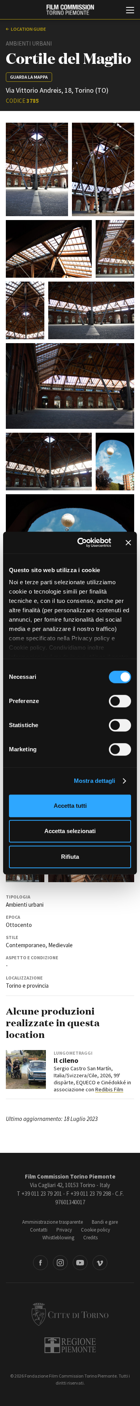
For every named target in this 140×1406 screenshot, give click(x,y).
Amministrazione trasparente (52, 1222)
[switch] (120, 701)
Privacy (64, 1229)
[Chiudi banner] (128, 542)
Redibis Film (109, 1089)
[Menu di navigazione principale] (130, 11)
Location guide (28, 29)
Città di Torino (70, 1314)
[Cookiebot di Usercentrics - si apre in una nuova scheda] (82, 542)
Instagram (60, 1262)
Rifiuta (70, 856)
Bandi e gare (105, 1222)
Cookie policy (95, 1229)
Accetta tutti (70, 805)
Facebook (40, 1262)
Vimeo (100, 1262)
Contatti (38, 1229)
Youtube (80, 1262)
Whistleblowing (58, 1237)
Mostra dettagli (95, 780)
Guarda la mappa (29, 77)
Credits (90, 1237)
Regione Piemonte (70, 1345)
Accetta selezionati (70, 831)
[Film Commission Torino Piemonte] (70, 10)
